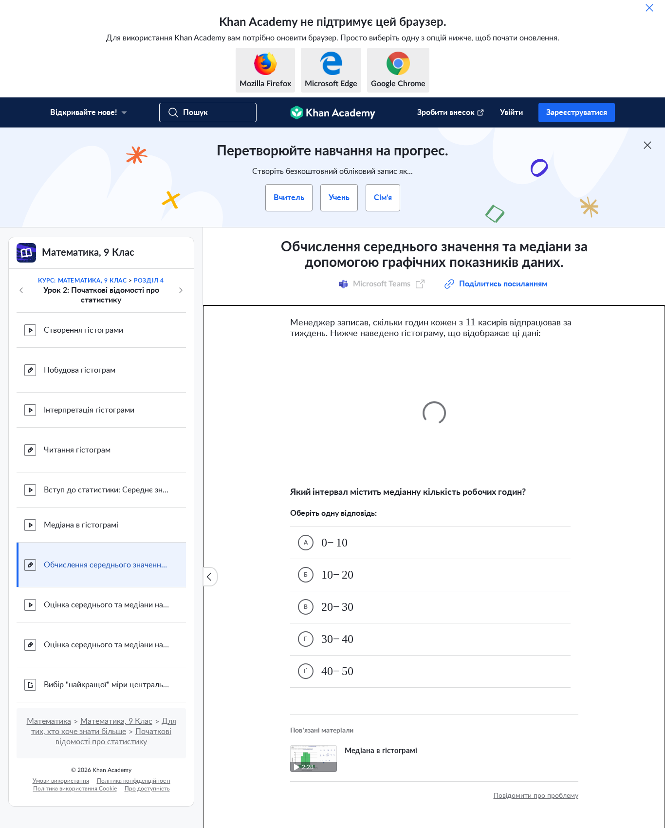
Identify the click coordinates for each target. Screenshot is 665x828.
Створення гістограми (83, 330)
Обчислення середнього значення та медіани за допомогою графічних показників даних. (107, 565)
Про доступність (147, 788)
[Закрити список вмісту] (210, 576)
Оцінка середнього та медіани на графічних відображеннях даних (107, 605)
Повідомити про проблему (536, 795)
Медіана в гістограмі (81, 525)
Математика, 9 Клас (116, 721)
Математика (49, 721)
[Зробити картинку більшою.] (434, 413)
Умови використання (61, 781)
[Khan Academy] (332, 112)
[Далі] (180, 290)
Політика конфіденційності (133, 781)
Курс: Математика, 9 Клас (82, 280)
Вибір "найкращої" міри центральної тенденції (107, 685)
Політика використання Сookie (75, 788)
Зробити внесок (446, 112)
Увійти (511, 112)
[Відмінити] (649, 8)
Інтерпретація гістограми (89, 410)
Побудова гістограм (79, 370)
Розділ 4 (149, 280)
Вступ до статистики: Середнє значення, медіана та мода (107, 490)
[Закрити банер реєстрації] (647, 145)
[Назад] (21, 290)
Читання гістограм (77, 450)
